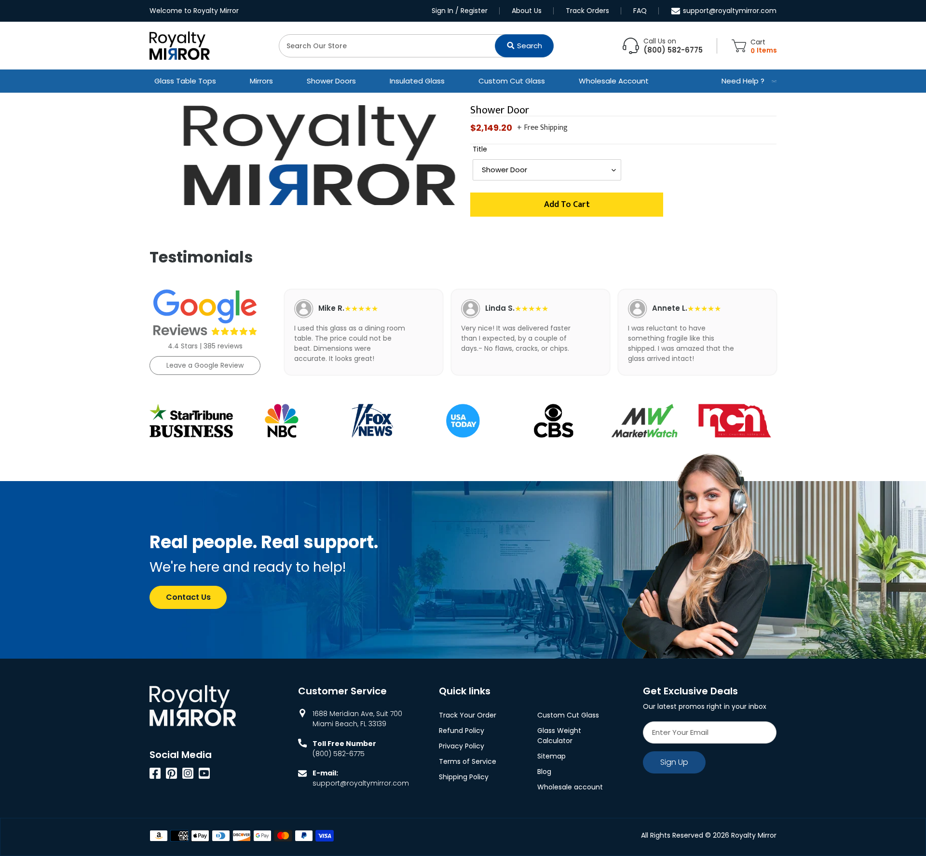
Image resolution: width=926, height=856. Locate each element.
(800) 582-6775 (339, 754)
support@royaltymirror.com (729, 10)
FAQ (640, 10)
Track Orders (587, 10)
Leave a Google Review (205, 365)
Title (480, 149)
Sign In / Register (460, 10)
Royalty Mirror (753, 835)
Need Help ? (743, 81)
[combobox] (416, 45)
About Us (527, 10)
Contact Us (188, 597)
